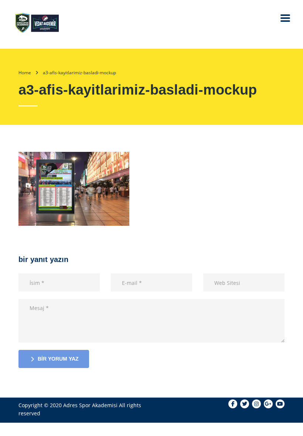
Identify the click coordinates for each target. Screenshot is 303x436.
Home (24, 72)
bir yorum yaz (58, 359)
